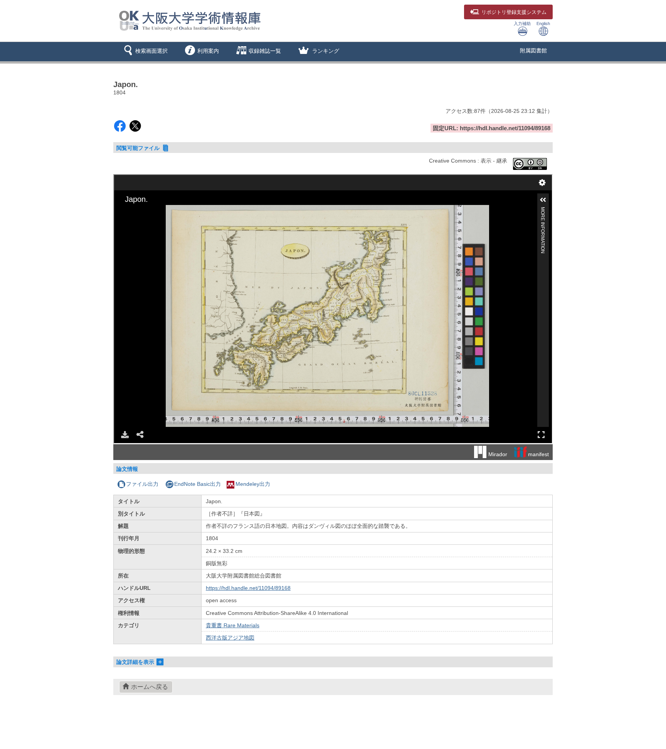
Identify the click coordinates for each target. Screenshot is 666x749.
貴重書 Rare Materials (232, 625)
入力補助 (522, 23)
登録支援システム (514, 12)
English (543, 23)
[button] (144, 51)
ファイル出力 (142, 484)
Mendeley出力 (252, 484)
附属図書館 (533, 50)
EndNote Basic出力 (197, 484)
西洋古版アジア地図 (230, 638)
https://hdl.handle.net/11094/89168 (248, 588)
